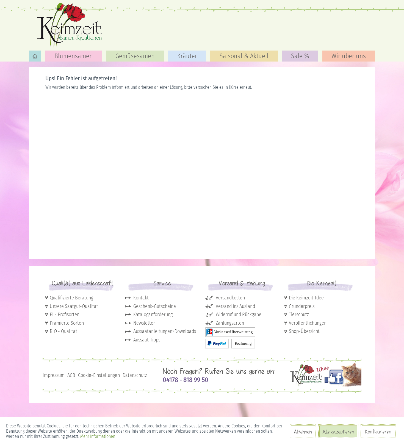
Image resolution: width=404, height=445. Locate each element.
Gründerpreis (301, 306)
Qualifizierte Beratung (71, 298)
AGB (71, 375)
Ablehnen (303, 432)
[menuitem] (35, 56)
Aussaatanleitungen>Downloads (164, 331)
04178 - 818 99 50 (185, 380)
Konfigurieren (378, 432)
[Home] (35, 56)
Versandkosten (230, 298)
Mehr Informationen (97, 436)
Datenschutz (135, 375)
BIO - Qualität (63, 331)
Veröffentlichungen (307, 323)
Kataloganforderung (153, 315)
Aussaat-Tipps (146, 340)
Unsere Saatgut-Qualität (74, 306)
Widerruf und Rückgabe (238, 315)
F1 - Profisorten (64, 315)
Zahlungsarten (230, 323)
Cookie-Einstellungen (99, 375)
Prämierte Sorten (67, 323)
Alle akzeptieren (338, 432)
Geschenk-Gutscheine (154, 306)
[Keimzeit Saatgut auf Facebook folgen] (325, 386)
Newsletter (144, 323)
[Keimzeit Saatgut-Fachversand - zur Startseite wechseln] (70, 24)
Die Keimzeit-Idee (306, 298)
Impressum (54, 375)
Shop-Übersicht (304, 331)
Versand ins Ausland (235, 306)
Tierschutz (299, 315)
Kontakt (141, 298)
